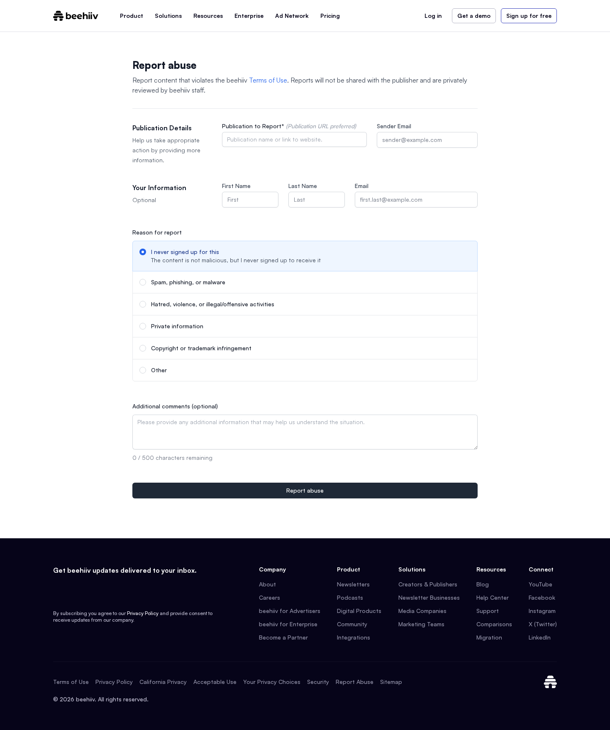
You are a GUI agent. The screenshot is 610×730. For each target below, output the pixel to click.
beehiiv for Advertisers (289, 610)
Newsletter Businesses (429, 597)
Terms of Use (268, 80)
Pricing (330, 15)
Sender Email (394, 125)
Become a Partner (283, 637)
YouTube (540, 584)
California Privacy (163, 681)
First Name (236, 185)
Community (352, 623)
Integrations (353, 637)
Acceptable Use (215, 681)
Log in (433, 15)
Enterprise (249, 15)
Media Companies (422, 610)
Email (361, 185)
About (267, 584)
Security (318, 681)
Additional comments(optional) (175, 406)
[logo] (75, 16)
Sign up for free (528, 15)
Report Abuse (354, 681)
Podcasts (350, 597)
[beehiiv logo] (550, 681)
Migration (489, 637)
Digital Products (359, 610)
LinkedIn (540, 637)
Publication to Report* (289, 125)
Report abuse (305, 490)
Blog (482, 584)
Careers (269, 597)
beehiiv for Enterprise (288, 623)
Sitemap (391, 681)
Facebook (542, 597)
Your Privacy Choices (271, 681)
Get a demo (473, 15)
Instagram (542, 610)
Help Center (492, 597)
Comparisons (494, 623)
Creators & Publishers (427, 584)
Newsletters (353, 584)
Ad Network (292, 15)
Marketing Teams (421, 623)
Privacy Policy (143, 613)
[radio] (305, 256)
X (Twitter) (543, 623)
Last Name (302, 185)
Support (487, 610)
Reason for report (157, 232)
